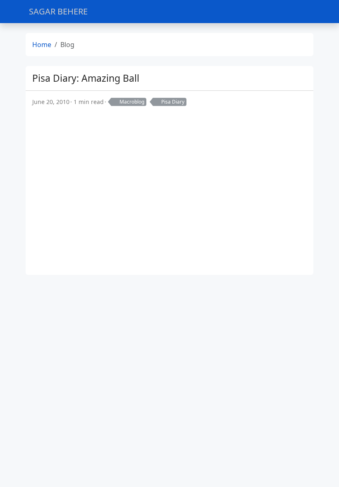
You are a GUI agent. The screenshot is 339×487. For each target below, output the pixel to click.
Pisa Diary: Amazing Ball (85, 78)
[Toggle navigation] (303, 11)
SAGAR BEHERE (58, 11)
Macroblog (131, 101)
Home (41, 44)
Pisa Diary (172, 101)
